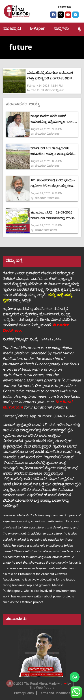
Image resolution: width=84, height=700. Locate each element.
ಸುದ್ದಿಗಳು (61, 29)
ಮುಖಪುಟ (12, 29)
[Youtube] (68, 14)
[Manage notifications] (9, 683)
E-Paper (37, 29)
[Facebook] (53, 14)
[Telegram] (75, 14)
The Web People (42, 688)
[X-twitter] (61, 14)
